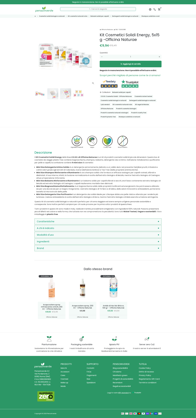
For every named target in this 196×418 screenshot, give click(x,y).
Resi (88, 379)
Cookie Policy (145, 368)
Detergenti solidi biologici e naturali (125, 16)
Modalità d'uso (45, 234)
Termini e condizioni (147, 382)
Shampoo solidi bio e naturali (152, 16)
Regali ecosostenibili (122, 386)
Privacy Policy (145, 375)
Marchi (64, 368)
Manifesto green (120, 375)
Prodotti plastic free (108, 117)
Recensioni (117, 382)
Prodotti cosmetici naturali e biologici (114, 113)
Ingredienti (43, 241)
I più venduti (105, 104)
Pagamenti (91, 375)
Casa (63, 375)
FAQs (89, 371)
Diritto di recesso (146, 371)
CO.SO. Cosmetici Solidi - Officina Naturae (116, 96)
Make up (64, 382)
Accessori (65, 371)
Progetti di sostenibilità (123, 379)
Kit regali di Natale (142, 104)
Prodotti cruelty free (138, 113)
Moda (63, 386)
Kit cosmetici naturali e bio (77, 16)
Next (93, 55)
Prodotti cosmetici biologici (126, 109)
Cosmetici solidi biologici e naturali (52, 16)
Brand (40, 248)
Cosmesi (64, 379)
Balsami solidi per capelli (100, 16)
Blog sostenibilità (120, 368)
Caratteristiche (45, 221)
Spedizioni (91, 382)
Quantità (104, 52)
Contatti (90, 368)
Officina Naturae (107, 109)
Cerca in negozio (98, 9)
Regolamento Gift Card (149, 379)
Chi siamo (117, 371)
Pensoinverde (51, 413)
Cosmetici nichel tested (143, 96)
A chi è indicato (45, 228)
